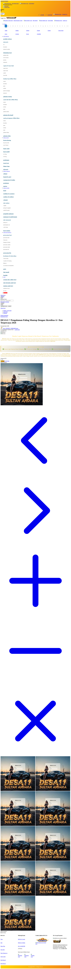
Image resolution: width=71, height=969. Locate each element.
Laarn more (17, 329)
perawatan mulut (6, 247)
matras (5, 186)
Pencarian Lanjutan (5, 301)
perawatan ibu (7, 253)
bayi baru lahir (6, 142)
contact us (65, 20)
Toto (2, 939)
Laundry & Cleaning (7, 260)
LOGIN (42, 14)
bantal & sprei (7, 177)
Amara (49, 30)
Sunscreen (5, 240)
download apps (15, 3)
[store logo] (11, 18)
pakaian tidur (5, 55)
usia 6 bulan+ (6, 145)
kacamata (5, 46)
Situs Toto (3, 946)
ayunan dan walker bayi (9, 279)
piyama (4, 60)
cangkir (4, 205)
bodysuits (5, 62)
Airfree (27, 30)
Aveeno (17, 34)
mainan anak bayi (8, 286)
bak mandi (6, 272)
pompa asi (5, 222)
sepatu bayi (5, 68)
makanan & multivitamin (10, 217)
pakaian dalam (6, 111)
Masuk (2, 296)
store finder (50, 20)
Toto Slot (3, 949)
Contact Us (64, 14)
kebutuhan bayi (7, 52)
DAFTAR (50, 14)
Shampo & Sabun (6, 242)
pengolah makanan (8, 213)
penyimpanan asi (6, 224)
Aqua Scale (60, 30)
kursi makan (6, 230)
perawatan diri (6, 249)
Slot (1, 942)
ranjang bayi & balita (9, 180)
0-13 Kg (5, 154)
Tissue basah (5, 258)
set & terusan (5, 57)
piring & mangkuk (7, 207)
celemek (5, 200)
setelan (4, 88)
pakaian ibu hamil (8, 115)
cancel (2, 303)
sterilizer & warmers (8, 193)
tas (3, 44)
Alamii (38, 30)
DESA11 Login (21, 939)
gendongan (6, 160)
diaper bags (6, 166)
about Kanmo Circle (18, 20)
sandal (4, 73)
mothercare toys (6, 288)
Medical (4, 263)
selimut (5, 173)
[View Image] (18, 790)
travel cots (6, 163)
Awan (27, 34)
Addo (6, 30)
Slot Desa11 (3, 960)
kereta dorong (7, 140)
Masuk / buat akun (7, 310)
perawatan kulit (6, 237)
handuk (5, 275)
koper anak (6, 148)
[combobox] (7, 300)
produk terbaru (7, 39)
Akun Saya (3, 295)
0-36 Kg (5, 156)
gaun (4, 86)
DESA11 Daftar (21, 942)
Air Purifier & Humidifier (8, 265)
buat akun (5, 311)
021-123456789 (21, 946)
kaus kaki (5, 75)
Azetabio (39, 34)
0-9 (67, 26)
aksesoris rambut (6, 49)
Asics (6, 34)
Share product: (4, 362)
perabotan (6, 183)
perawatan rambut (6, 244)
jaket (4, 109)
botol (4, 190)
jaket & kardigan (6, 90)
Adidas (17, 30)
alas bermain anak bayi (9, 282)
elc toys (4, 290)
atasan (4, 81)
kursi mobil (6, 151)
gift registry (31, 3)
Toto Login (3, 956)
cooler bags (5, 227)
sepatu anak (5, 70)
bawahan (5, 83)
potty (4, 269)
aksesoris (5, 93)
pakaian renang (7, 96)
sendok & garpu (6, 210)
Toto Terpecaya (4, 953)
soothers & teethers (8, 197)
